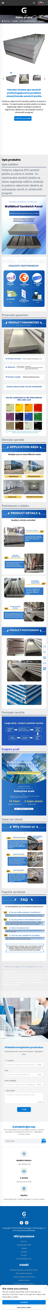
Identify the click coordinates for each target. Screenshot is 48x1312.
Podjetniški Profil (24, 1245)
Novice (24, 1255)
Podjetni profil (10, 749)
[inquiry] (44, 646)
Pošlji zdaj (44, 1141)
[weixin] (44, 668)
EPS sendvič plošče (28, 21)
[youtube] (26, 1222)
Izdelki (15, 21)
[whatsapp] (44, 657)
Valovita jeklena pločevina (24, 1277)
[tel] (44, 652)
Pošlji (24, 1109)
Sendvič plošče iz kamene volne (24, 1270)
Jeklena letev (24, 1280)
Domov (7, 21)
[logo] (24, 10)
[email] (44, 663)
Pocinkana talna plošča (24, 1283)
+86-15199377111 (24, 1164)
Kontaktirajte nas (24, 1258)
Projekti (24, 1252)
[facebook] (21, 1222)
